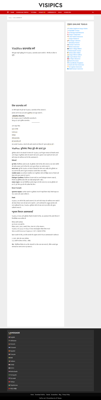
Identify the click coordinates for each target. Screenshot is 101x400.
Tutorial (33, 12)
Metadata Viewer (74, 42)
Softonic (15, 132)
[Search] (93, 12)
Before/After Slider (75, 53)
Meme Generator (74, 46)
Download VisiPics (22, 12)
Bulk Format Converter (76, 69)
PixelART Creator (74, 30)
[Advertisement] (22, 33)
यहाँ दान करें (50, 144)
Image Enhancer (74, 38)
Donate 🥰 (42, 12)
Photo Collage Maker (75, 49)
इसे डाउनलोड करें (16, 141)
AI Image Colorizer (74, 41)
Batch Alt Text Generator (76, 65)
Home (12, 12)
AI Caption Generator (75, 67)
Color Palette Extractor (76, 36)
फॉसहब (14, 135)
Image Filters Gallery (75, 55)
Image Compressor (74, 34)
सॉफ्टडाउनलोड (15, 138)
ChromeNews (50, 398)
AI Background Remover (76, 32)
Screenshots (52, 12)
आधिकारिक (15, 116)
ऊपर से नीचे (15, 129)
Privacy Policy (66, 395)
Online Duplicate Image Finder (78, 28)
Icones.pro (67, 12)
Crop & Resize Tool (74, 57)
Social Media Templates (76, 63)
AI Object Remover (74, 59)
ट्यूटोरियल (30, 113)
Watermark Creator (75, 51)
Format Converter (74, 45)
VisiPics (50, 5)
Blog (60, 12)
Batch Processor (74, 61)
